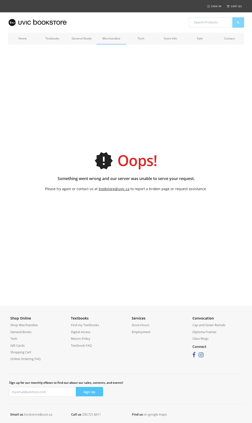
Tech (141, 38)
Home (22, 38)
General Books (82, 38)
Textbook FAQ (81, 345)
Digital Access (80, 332)
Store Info (170, 38)
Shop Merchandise (24, 325)
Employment (141, 332)
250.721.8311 (91, 414)
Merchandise (111, 38)
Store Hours (140, 325)
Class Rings (200, 338)
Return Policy (80, 338)
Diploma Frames (204, 332)
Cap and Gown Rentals (208, 325)
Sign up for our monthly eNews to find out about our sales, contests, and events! (66, 383)
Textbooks (52, 38)
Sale (200, 38)
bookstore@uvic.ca (114, 188)
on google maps (155, 414)
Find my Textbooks (85, 325)
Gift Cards (17, 345)
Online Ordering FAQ (25, 359)
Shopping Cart (20, 352)
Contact (229, 38)
